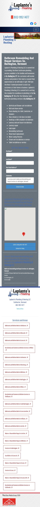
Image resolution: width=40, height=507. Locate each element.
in (16, 325)
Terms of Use (20, 309)
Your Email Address (11, 167)
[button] (23, 234)
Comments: (9, 176)
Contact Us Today (20, 248)
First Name (9, 151)
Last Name (9, 159)
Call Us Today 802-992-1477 (20, 245)
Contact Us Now (20, 187)
